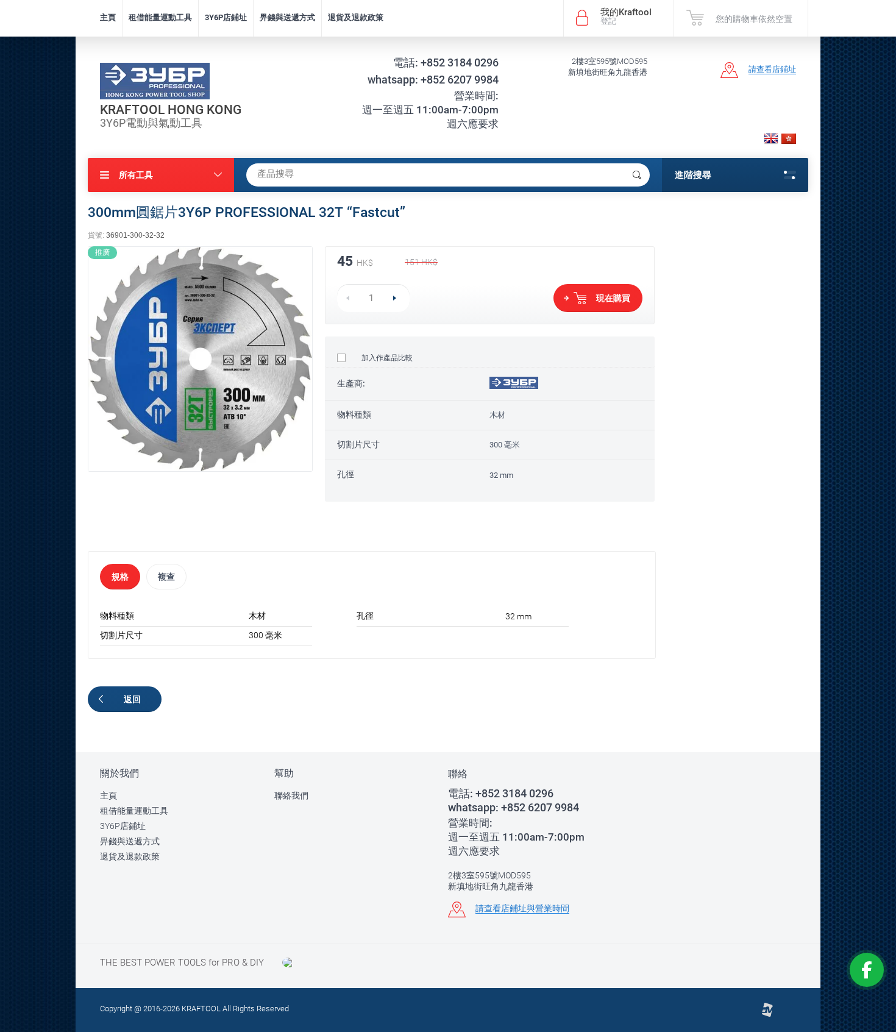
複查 (166, 577)
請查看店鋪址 (772, 69)
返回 (132, 699)
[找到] (637, 175)
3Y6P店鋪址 (226, 17)
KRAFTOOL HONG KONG (170, 109)
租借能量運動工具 (160, 17)
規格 (120, 577)
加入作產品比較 (386, 358)
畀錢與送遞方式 (287, 17)
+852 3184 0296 (446, 62)
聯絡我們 (291, 795)
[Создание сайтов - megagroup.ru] (767, 1014)
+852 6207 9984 (433, 79)
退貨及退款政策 (355, 17)
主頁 (108, 17)
